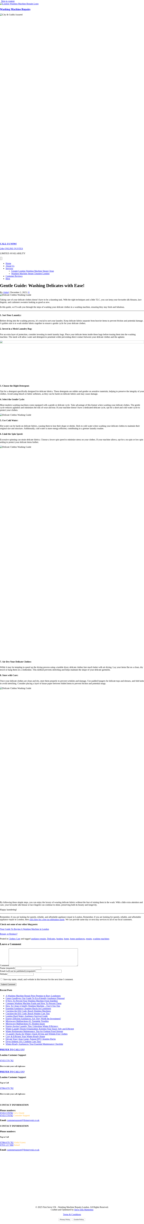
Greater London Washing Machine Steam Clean (32, 271)
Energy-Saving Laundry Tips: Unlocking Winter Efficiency (32, 1026)
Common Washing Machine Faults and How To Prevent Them (33, 1003)
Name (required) (7, 968)
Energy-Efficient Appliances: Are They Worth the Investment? (33, 1018)
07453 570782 (6, 1113)
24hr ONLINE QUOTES (11, 248)
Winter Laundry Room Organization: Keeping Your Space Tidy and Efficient (40, 1029)
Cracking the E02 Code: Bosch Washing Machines (28, 1011)
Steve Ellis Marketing (83, 1209)
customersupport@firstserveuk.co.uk (23, 1120)
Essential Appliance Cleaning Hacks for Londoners (28, 1008)
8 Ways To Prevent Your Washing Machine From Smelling (32, 1001)
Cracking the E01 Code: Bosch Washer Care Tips (28, 1013)
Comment (4, 965)
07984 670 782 (7, 1088)
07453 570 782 (7, 1060)
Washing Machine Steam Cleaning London (30, 273)
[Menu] (1, 258)
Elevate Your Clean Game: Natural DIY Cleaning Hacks (31, 1039)
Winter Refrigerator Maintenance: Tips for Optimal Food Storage (34, 1031)
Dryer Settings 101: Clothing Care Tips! (23, 1041)
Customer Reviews (14, 276)
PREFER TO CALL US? (12, 1049)
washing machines (101, 939)
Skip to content (7, 1)
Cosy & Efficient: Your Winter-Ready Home (25, 1036)
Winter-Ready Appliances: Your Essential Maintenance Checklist (34, 1044)
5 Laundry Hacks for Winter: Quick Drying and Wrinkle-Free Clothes (37, 1034)
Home (8, 263)
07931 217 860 (7, 1145)
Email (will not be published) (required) (17, 971)
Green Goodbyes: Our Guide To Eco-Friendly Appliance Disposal (35, 998)
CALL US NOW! (8, 244)
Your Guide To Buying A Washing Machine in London (24, 929)
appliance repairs (38, 939)
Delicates (51, 939)
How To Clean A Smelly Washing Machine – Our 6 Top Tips (33, 1006)
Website (3, 974)
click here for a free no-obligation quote (46, 919)
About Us (10, 266)
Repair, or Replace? (8, 934)
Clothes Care (14, 939)
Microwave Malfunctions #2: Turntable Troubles (27, 1021)
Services (9, 268)
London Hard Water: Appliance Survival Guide (27, 1016)
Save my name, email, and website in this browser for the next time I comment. (38, 979)
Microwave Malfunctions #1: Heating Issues (25, 1024)
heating (59, 939)
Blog (8, 278)
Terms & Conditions (72, 1214)
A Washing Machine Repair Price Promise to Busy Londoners (33, 996)
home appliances (77, 939)
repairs (89, 939)
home (66, 939)
